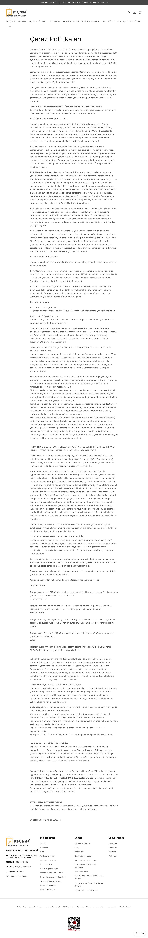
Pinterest (113, 856)
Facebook (113, 848)
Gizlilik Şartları (46, 864)
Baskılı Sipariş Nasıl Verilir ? (86, 860)
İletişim (77, 848)
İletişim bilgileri (125, 907)
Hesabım (44, 848)
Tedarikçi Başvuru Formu (51, 881)
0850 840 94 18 (21, 862)
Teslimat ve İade (47, 856)
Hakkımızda (79, 852)
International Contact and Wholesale (85, 866)
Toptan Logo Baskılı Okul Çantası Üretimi (88, 877)
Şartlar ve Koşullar (48, 860)
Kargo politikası (111, 907)
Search (43, 843)
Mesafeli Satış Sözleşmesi (51, 873)
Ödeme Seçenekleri (82, 856)
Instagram (113, 843)
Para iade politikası (84, 907)
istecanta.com (28, 907)
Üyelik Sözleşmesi (48, 885)
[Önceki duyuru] (6, 2)
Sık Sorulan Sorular (82, 843)
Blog (42, 852)
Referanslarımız (81, 872)
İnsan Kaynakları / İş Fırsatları (52, 877)
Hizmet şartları (98, 907)
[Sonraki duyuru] (141, 2)
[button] (129, 12)
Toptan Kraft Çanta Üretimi (85, 890)
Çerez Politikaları (47, 890)
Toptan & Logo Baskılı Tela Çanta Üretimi (88, 884)
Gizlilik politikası (69, 907)
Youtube (112, 852)
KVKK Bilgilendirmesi (49, 869)
